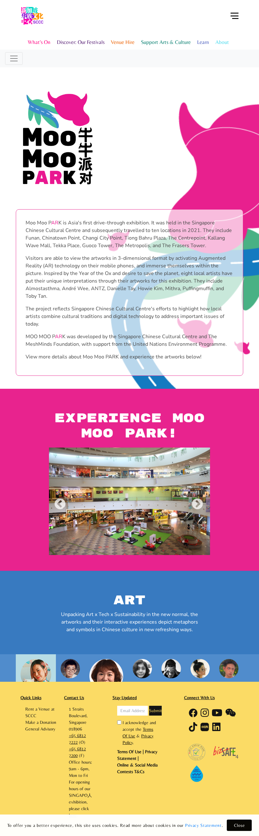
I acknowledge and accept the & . (139, 732)
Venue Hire (123, 42)
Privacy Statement (203, 825)
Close (239, 825)
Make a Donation (40, 722)
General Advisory (40, 728)
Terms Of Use (130, 751)
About (222, 42)
